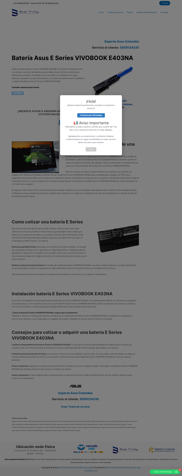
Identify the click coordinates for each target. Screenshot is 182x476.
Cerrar (91, 149)
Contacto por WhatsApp (91, 115)
